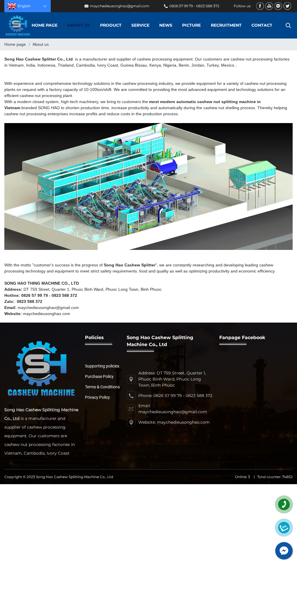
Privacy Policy (97, 397)
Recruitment (226, 25)
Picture (191, 25)
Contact (261, 25)
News (165, 25)
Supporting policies (102, 366)
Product (111, 25)
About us (78, 25)
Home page (44, 25)
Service (140, 25)
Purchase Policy (99, 376)
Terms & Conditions (102, 387)
